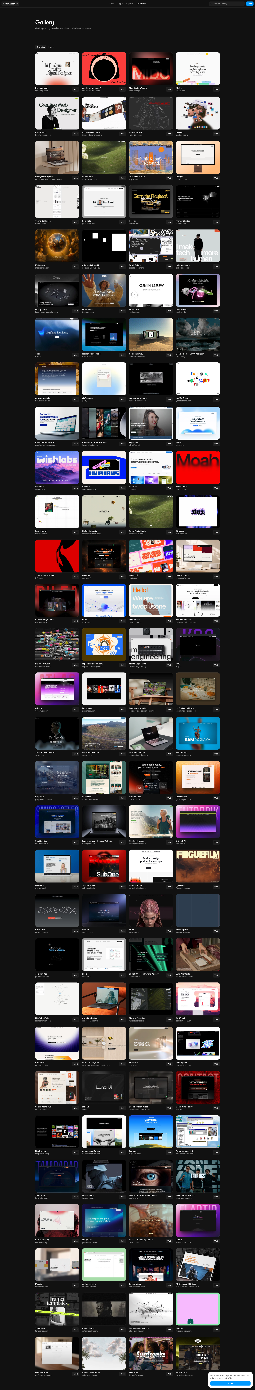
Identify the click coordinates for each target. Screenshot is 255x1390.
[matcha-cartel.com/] (151, 382)
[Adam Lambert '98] (198, 1135)
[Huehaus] (104, 471)
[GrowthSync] (198, 781)
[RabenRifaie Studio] (151, 515)
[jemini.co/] (151, 559)
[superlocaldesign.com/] (104, 648)
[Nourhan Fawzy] (151, 338)
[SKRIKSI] (151, 914)
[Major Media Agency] (198, 1179)
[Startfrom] (151, 1046)
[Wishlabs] (57, 471)
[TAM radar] (57, 1179)
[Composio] (57, 1046)
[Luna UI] (104, 1091)
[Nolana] (104, 914)
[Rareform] (104, 781)
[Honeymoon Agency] (57, 161)
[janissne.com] (104, 1179)
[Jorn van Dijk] (57, 958)
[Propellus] (57, 781)
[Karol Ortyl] (57, 914)
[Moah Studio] (198, 471)
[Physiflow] (151, 426)
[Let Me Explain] (198, 559)
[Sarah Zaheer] (151, 249)
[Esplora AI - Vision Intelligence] (151, 1179)
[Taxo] (57, 338)
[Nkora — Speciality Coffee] (151, 1224)
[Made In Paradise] (151, 1002)
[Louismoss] (104, 692)
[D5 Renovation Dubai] (151, 1091)
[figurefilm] (198, 869)
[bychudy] (198, 116)
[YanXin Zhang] (198, 382)
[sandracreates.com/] (104, 72)
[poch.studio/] (198, 294)
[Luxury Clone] (57, 294)
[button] (141, 3)
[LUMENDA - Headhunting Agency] (151, 958)
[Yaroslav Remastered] (57, 736)
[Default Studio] (151, 869)
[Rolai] (104, 604)
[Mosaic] (57, 1268)
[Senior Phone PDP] (57, 1091)
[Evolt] (104, 958)
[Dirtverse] (198, 515)
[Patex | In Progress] (104, 1046)
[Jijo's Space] (104, 382)
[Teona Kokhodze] (57, 205)
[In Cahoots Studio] (151, 736)
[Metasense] (57, 249)
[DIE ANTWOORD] (57, 648)
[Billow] (198, 426)
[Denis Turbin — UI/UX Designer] (198, 338)
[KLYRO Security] (57, 1224)
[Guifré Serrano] (57, 1357)
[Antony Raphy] (104, 1312)
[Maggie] (198, 1312)
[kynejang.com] (57, 72)
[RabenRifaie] (104, 161)
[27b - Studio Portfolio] (57, 559)
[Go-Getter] (57, 869)
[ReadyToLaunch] (198, 604)
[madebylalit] (198, 1046)
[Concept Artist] (151, 116)
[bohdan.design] (198, 249)
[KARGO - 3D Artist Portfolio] (104, 426)
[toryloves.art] (57, 515)
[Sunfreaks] (151, 1357)
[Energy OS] (104, 1224)
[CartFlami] (198, 1002)
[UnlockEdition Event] (104, 1357)
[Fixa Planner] (104, 294)
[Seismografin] (198, 914)
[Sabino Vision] (151, 1268)
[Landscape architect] (151, 692)
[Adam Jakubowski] (104, 249)
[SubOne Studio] (104, 869)
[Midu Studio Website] (151, 72)
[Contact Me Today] (198, 1091)
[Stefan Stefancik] (104, 515)
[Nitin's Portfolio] (57, 1002)
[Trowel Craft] (198, 1357)
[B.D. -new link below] (104, 116)
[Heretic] (151, 205)
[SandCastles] (57, 825)
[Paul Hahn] (104, 205)
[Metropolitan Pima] (104, 736)
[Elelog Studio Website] (151, 1312)
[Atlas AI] (57, 692)
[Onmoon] (104, 559)
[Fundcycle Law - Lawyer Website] (104, 825)
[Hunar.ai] (151, 471)
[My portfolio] (57, 116)
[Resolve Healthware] (57, 426)
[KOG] (198, 648)
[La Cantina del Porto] (198, 692)
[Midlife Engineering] (151, 648)
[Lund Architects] (198, 958)
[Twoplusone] (151, 604)
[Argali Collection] (104, 1002)
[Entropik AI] (198, 825)
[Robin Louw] (151, 294)
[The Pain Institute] (151, 825)
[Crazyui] (198, 161)
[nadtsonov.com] (104, 1268)
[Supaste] (151, 1135)
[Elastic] (198, 1224)
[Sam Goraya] (198, 736)
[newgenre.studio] (57, 382)
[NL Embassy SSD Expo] (198, 1268)
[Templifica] (57, 1312)
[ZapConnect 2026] (151, 161)
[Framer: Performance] (104, 338)
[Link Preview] (57, 1135)
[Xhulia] (198, 72)
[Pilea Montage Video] (57, 604)
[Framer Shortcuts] (198, 205)
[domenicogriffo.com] (104, 1135)
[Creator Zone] (151, 781)
